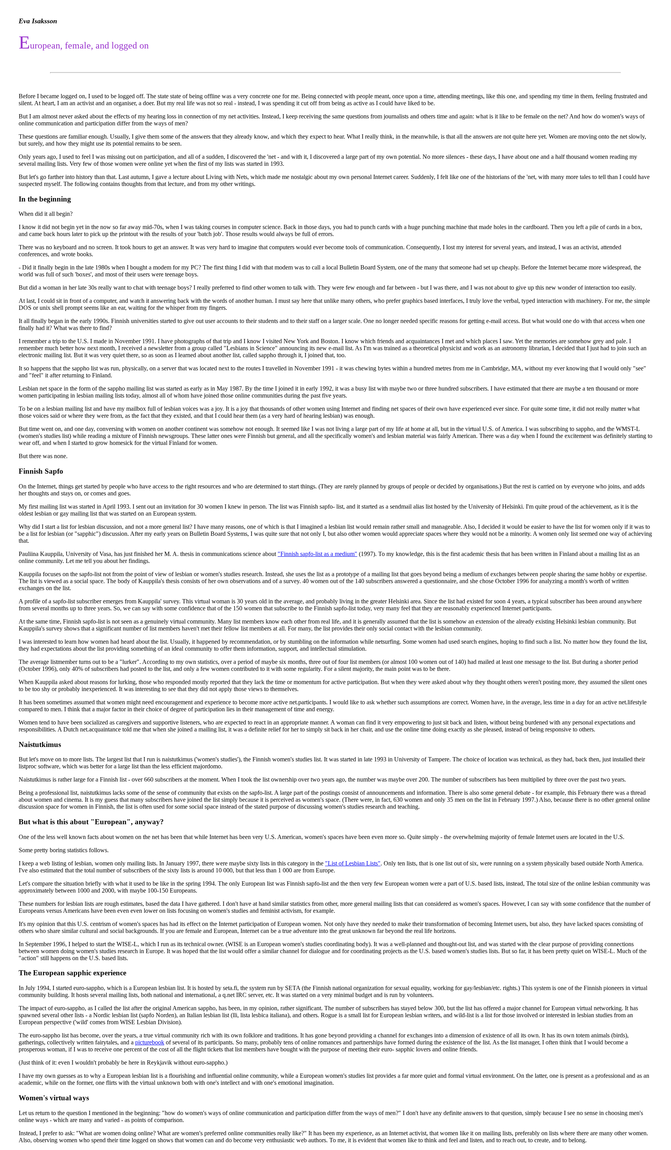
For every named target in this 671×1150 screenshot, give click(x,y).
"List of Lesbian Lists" (353, 863)
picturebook (149, 1042)
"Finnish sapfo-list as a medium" (317, 554)
